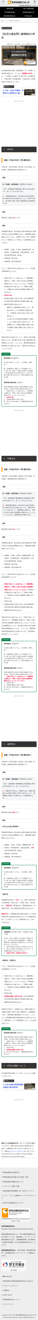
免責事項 (6, 1290)
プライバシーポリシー (16, 1151)
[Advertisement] (19, 121)
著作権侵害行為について (11, 1299)
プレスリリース (8, 1304)
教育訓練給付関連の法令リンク (13, 1181)
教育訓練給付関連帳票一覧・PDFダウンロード (18, 1191)
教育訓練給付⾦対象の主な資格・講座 (15, 1177)
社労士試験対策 (7, 28)
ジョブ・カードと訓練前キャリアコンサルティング (19, 1197)
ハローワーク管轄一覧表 (11, 1186)
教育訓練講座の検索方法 (11, 1172)
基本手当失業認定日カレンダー (13, 1203)
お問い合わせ (7, 1295)
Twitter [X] (8, 1276)
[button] (34, 656)
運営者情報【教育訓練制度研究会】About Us (18, 1281)
